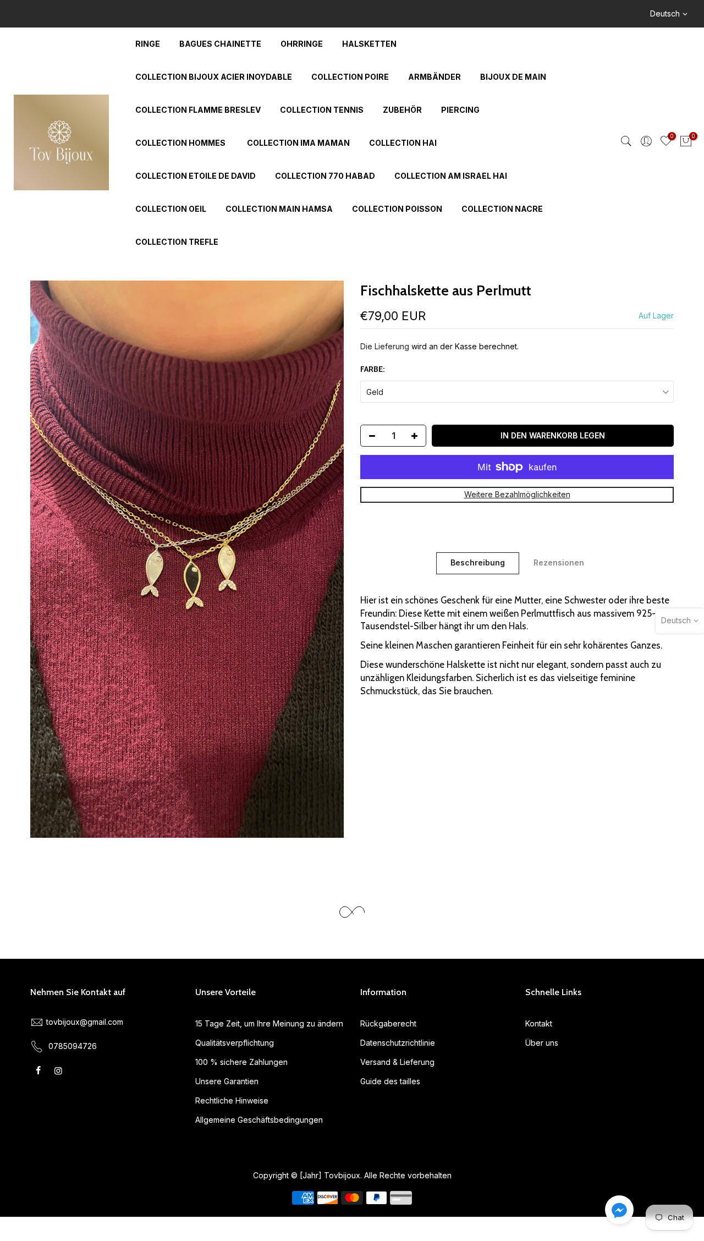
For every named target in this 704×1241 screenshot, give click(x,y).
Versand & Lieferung (397, 1062)
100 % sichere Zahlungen (241, 1062)
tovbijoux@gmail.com (84, 1021)
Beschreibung (477, 562)
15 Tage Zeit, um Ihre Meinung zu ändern (269, 1023)
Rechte (392, 1175)
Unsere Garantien (226, 1081)
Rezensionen (559, 562)
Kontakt (538, 1023)
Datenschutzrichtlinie (397, 1042)
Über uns (541, 1042)
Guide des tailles (390, 1081)
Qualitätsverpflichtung (234, 1042)
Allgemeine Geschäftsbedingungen (259, 1119)
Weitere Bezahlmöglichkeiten (517, 494)
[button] (619, 1211)
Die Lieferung (384, 346)
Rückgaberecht (388, 1023)
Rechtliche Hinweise (231, 1100)
